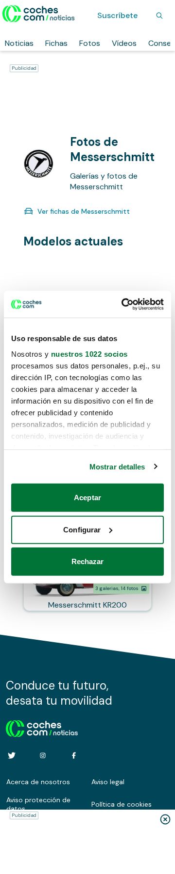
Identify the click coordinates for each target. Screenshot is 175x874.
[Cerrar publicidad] (165, 819)
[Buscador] (159, 15)
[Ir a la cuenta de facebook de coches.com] (74, 755)
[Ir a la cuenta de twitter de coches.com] (11, 755)
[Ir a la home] (38, 13)
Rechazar (87, 561)
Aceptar (87, 497)
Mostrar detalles (117, 466)
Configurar (82, 529)
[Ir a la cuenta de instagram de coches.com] (42, 755)
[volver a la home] (42, 727)
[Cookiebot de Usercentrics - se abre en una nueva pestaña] (123, 304)
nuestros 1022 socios (89, 353)
